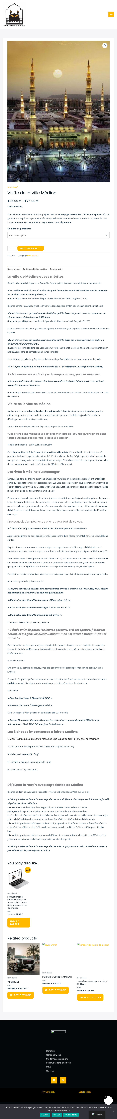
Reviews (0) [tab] (56, 269)
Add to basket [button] (15, 922)
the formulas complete (57, 1058)
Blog (48, 1066)
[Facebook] (54, 1080)
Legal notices (84, 1091)
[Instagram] (63, 1080)
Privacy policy (48, 1091)
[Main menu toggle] (111, 14)
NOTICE (50, 1070)
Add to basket (30, 248)
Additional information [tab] (35, 269)
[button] (104, 45)
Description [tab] (13, 269)
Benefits (50, 1050)
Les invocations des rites (58, 1062)
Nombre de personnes (19, 228)
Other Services (53, 1054)
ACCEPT (45, 1115)
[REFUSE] (113, 1111)
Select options (21, 995)
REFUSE (56, 1115)
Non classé (12, 187)
